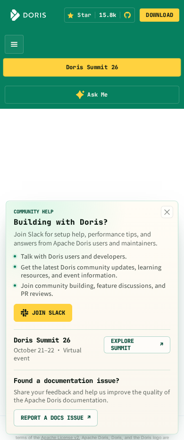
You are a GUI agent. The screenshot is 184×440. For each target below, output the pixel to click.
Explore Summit (137, 344)
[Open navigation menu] (14, 44)
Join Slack (48, 313)
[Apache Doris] (28, 15)
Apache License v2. (60, 437)
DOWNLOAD (159, 15)
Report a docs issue (56, 418)
